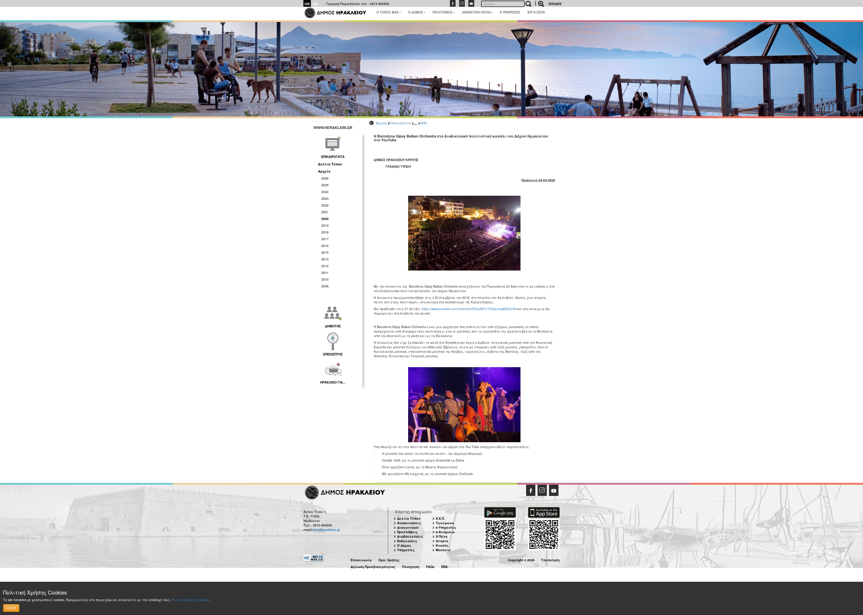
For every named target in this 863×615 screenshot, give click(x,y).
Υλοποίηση (550, 559)
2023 (325, 198)
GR (307, 3)
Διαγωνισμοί (408, 527)
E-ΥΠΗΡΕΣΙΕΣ (510, 12)
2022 (325, 205)
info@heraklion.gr (326, 529)
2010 (325, 279)
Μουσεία (443, 550)
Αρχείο (324, 171)
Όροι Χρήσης (389, 559)
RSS (444, 566)
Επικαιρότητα (400, 123)
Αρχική (381, 123)
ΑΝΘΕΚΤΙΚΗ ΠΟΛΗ (476, 12)
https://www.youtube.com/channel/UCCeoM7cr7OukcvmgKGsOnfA (469, 308)
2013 (325, 259)
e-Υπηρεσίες (446, 527)
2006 (325, 286)
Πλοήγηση (410, 566)
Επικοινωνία (361, 559)
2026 (325, 178)
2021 (325, 212)
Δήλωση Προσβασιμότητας (373, 566)
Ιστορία (442, 541)
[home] (338, 13)
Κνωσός (442, 545)
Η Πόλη (441, 536)
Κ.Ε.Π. (440, 518)
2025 (325, 185)
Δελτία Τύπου (330, 164)
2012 (325, 266)
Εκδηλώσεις (407, 541)
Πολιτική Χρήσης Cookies (191, 599)
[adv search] (539, 3)
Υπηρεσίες (406, 550)
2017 (325, 239)
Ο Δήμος (404, 545)
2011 (325, 272)
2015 (325, 252)
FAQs (430, 566)
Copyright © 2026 (521, 559)
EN (315, 3)
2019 (325, 225)
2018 (325, 232)
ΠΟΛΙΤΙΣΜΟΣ (442, 12)
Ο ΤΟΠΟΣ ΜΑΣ (387, 12)
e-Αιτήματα (445, 532)
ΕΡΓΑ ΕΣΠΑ (536, 12)
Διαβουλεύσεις (410, 536)
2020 (423, 123)
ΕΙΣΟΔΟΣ (555, 4)
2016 (325, 245)
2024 (325, 191)
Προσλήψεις (407, 532)
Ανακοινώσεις (409, 523)
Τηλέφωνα (445, 523)
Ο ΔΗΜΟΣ (415, 12)
